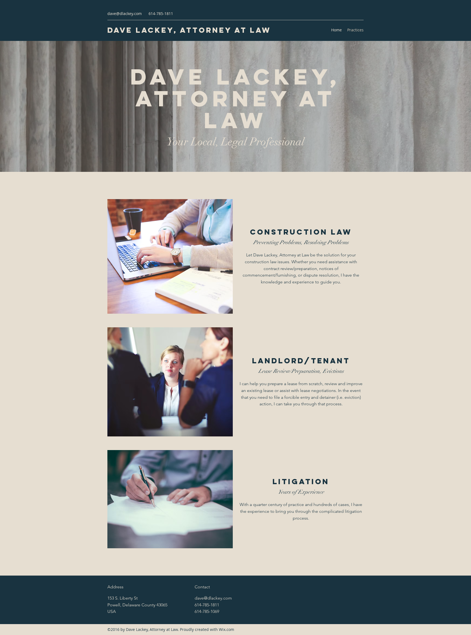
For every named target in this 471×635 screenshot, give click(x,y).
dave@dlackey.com (124, 13)
